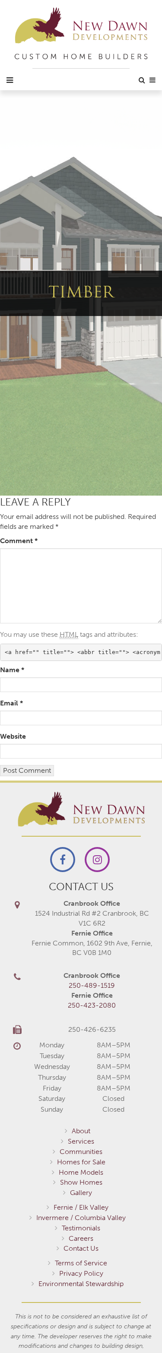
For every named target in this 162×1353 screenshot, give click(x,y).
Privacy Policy (81, 1273)
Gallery (81, 1193)
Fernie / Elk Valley (81, 1207)
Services (81, 1141)
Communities (81, 1152)
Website (13, 736)
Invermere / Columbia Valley (81, 1218)
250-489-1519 (92, 985)
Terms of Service (81, 1263)
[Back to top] (138, 1329)
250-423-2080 (92, 1005)
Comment (19, 541)
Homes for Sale (81, 1162)
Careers (81, 1238)
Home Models (81, 1172)
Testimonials (81, 1228)
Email (11, 703)
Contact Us (81, 1248)
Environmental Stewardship (81, 1284)
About (81, 1131)
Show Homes (81, 1182)
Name (12, 670)
